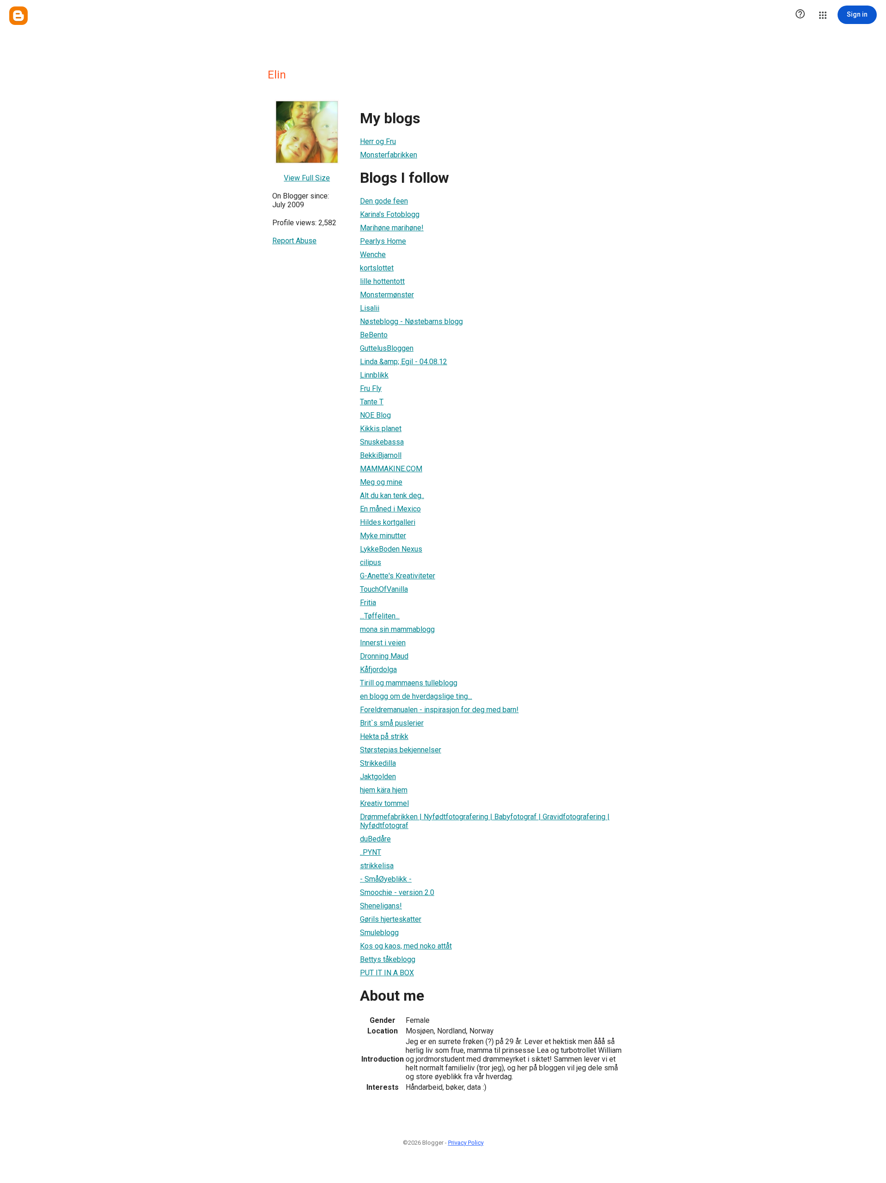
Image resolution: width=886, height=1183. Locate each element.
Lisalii (369, 308)
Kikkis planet (380, 428)
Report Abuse (294, 240)
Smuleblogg (379, 932)
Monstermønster (387, 294)
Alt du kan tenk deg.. (392, 495)
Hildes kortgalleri (387, 522)
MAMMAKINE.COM (391, 468)
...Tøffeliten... (380, 616)
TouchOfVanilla (384, 589)
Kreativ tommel (384, 803)
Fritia (368, 602)
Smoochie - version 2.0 (397, 892)
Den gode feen (384, 201)
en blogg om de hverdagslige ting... (416, 696)
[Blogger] (18, 15)
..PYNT (370, 852)
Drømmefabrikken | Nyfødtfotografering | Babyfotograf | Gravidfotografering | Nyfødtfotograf (485, 821)
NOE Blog (375, 415)
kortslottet (377, 268)
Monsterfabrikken (388, 154)
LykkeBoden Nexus (391, 549)
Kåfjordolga (378, 669)
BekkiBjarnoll (380, 455)
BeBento (374, 334)
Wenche (373, 254)
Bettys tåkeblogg (387, 959)
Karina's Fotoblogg (389, 214)
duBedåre (375, 839)
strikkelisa (377, 865)
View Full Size (307, 178)
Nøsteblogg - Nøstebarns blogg (411, 321)
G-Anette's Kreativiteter (397, 575)
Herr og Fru (378, 141)
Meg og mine (381, 482)
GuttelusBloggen (386, 348)
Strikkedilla (378, 763)
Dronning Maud (384, 656)
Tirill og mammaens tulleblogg (408, 683)
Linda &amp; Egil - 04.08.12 (403, 361)
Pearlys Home (383, 241)
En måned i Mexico (390, 508)
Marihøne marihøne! (392, 227)
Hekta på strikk (384, 736)
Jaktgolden (378, 776)
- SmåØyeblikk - (386, 879)
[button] (800, 15)
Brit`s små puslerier (392, 723)
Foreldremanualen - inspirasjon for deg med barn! (439, 709)
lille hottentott (382, 281)
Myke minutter (383, 535)
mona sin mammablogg (397, 629)
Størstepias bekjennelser (400, 749)
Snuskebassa (382, 442)
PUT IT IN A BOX (387, 972)
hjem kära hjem (383, 790)
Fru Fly (371, 388)
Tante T (371, 401)
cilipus (370, 562)
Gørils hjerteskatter (390, 919)
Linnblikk (374, 375)
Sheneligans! (381, 905)
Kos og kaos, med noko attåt (406, 946)
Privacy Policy (466, 1142)
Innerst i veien (383, 642)
